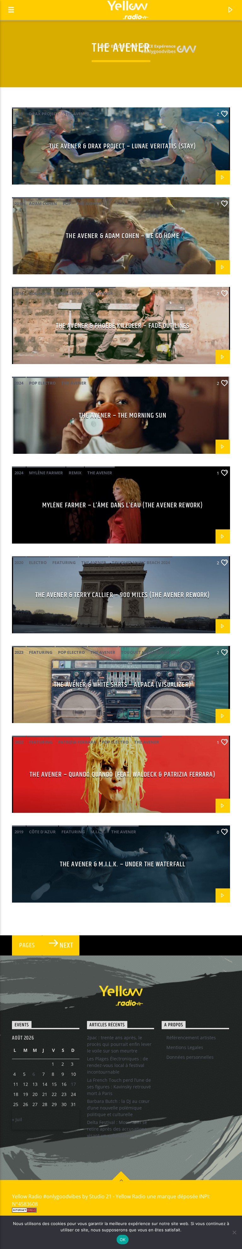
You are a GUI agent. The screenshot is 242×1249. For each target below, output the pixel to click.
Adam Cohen (43, 203)
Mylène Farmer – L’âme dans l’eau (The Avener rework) (122, 505)
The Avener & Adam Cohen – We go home (122, 236)
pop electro (69, 293)
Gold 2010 (39, 293)
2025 (18, 114)
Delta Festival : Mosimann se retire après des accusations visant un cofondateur (117, 1128)
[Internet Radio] (121, 1210)
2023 (18, 652)
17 (73, 1084)
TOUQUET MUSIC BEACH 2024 (141, 562)
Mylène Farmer (46, 473)
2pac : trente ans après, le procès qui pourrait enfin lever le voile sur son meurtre (119, 1044)
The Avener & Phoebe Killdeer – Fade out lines (122, 325)
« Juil (17, 1119)
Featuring (64, 562)
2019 (18, 832)
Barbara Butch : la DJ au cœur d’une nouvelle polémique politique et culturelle (118, 1107)
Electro (38, 562)
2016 (18, 203)
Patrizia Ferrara (77, 742)
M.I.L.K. (98, 832)
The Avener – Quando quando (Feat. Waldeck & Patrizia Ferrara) (122, 774)
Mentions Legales (184, 1047)
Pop (67, 203)
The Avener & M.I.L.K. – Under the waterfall (122, 864)
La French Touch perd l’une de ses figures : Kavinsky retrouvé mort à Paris (119, 1086)
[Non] (234, 1232)
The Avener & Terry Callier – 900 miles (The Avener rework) (122, 595)
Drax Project (44, 114)
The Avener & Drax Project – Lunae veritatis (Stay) (122, 146)
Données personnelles (190, 1057)
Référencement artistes (191, 1038)
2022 (18, 742)
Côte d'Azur (42, 832)
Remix (75, 473)
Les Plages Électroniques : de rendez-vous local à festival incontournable (117, 1065)
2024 (18, 383)
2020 (18, 562)
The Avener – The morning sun (122, 415)
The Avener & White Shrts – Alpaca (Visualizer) (122, 684)
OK (123, 1239)
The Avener (76, 114)
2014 (18, 293)
